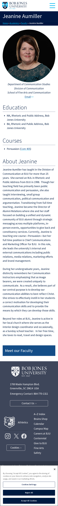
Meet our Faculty (19, 350)
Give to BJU (40, 443)
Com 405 (25, 149)
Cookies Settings (29, 484)
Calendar (39, 423)
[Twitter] (16, 436)
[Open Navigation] (52, 5)
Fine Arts (39, 448)
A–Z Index (39, 414)
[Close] (55, 469)
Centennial (40, 438)
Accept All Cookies (29, 501)
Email (28, 96)
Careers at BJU (42, 433)
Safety (37, 452)
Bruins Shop (40, 419)
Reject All (29, 492)
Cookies (14, 447)
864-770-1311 (41, 393)
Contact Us (28, 403)
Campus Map (41, 428)
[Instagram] (8, 436)
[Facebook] (24, 436)
